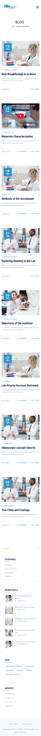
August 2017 (9, 706)
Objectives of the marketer (17, 323)
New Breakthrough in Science (19, 74)
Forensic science (10, 70)
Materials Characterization (17, 136)
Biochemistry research (14, 666)
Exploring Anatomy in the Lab (18, 261)
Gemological (9, 132)
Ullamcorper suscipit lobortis (19, 447)
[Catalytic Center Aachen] (10, 7)
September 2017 (11, 702)
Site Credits (13, 724)
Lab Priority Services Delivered (20, 385)
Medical (20, 670)
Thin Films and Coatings (16, 510)
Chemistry (8, 443)
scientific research (12, 674)
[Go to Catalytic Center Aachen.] (12, 26)
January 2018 (9, 698)
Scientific (7, 194)
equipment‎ (10, 670)
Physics (29, 670)
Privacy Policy (26, 724)
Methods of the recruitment (18, 198)
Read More (5, 89)
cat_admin (35, 89)
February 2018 (10, 694)
